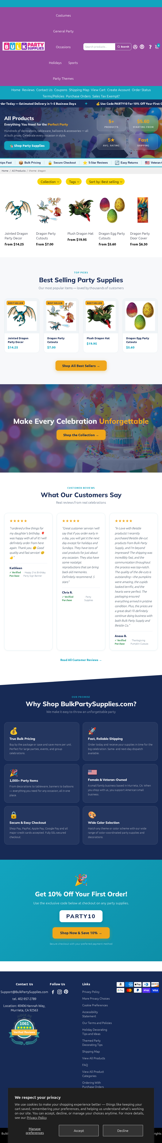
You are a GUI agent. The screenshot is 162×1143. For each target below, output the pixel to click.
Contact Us (44, 89)
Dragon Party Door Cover (140, 235)
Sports (73, 62)
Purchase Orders (78, 96)
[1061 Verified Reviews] (24, 1046)
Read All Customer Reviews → (81, 660)
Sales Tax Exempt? (106, 96)
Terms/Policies (53, 96)
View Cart (98, 89)
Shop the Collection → (81, 435)
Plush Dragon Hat (80, 233)
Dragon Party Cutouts (46, 235)
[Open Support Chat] (150, 46)
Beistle (9, 228)
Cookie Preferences (95, 1005)
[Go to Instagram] (59, 992)
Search (125, 46)
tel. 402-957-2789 (24, 998)
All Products (19, 170)
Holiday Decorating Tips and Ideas (94, 1031)
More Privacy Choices (96, 998)
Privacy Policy (37, 1117)
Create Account (118, 89)
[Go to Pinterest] (66, 992)
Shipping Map (79, 89)
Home (15, 89)
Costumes (63, 15)
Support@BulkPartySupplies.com (24, 991)
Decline (122, 1130)
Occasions (63, 46)
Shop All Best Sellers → (81, 365)
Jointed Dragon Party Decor (16, 235)
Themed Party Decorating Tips (92, 1042)
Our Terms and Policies (97, 1023)
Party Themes (63, 78)
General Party (63, 31)
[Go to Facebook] (53, 992)
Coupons (60, 89)
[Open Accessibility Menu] (142, 46)
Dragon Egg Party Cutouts (112, 235)
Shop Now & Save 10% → (81, 933)
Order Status (141, 89)
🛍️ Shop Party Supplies (27, 145)
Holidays (55, 62)
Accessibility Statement (90, 1014)
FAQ (85, 1065)
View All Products (93, 1058)
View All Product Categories (93, 1073)
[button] (49, 181)
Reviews (28, 89)
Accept (79, 1130)
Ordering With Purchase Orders (93, 1084)
